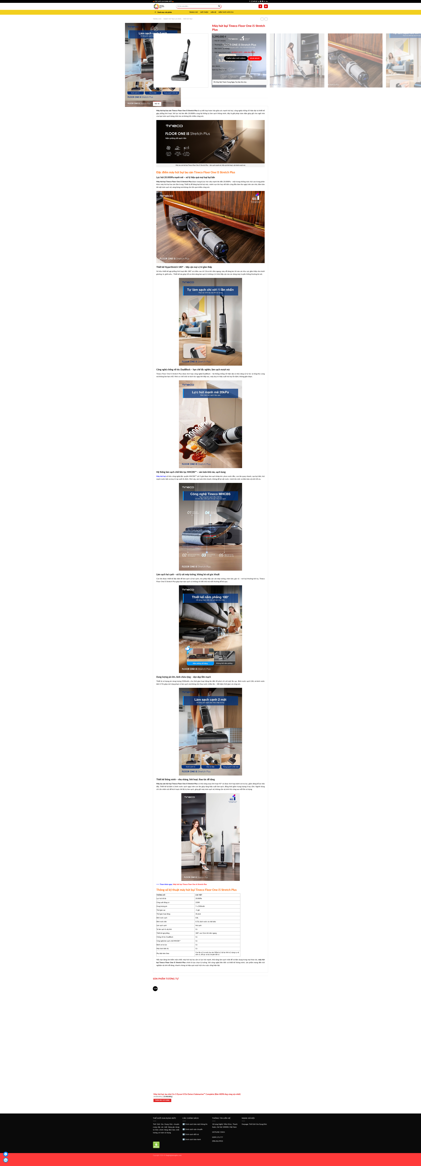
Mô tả (157, 103)
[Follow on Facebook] (250, 1)
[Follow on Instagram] (252, 1)
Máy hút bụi (187, 19)
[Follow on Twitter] (254, 1)
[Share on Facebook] (214, 75)
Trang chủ (157, 19)
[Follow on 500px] (267, 1)
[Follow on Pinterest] (260, 1)
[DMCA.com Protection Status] (156, 1145)
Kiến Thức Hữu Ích (226, 12)
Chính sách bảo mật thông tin (196, 1124)
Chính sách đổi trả (192, 1134)
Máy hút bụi (161, 476)
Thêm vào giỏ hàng (236, 58)
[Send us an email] (256, 1)
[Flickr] (264, 1)
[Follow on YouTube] (262, 1)
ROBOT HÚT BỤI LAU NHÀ (172, 19)
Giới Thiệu (204, 12)
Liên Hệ (213, 12)
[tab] (157, 103)
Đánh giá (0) (168, 103)
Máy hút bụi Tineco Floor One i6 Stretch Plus (190, 884)
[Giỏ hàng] (266, 6)
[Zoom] (156, 29)
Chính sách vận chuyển (193, 1129)
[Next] (161, 28)
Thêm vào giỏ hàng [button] (162, 1100)
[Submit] (219, 6)
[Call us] (258, 1)
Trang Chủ (193, 12)
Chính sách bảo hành (193, 1139)
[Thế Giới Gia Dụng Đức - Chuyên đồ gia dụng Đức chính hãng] (163, 6)
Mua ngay (255, 58)
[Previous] (154, 90)
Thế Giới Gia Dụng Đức (258, 1124)
